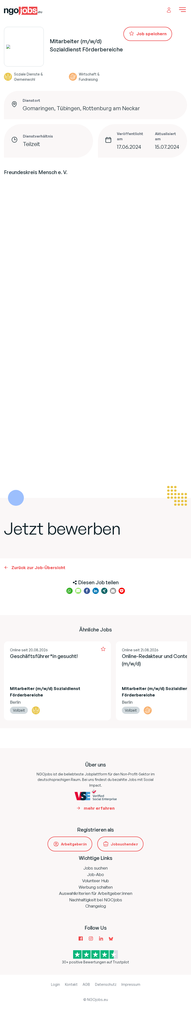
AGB (86, 984)
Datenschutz (105, 984)
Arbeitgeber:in (74, 844)
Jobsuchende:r (124, 844)
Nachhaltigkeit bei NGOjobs (95, 899)
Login (55, 984)
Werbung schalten (96, 887)
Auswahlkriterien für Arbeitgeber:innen (95, 893)
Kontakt (71, 984)
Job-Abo (95, 874)
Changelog (95, 906)
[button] (69, 591)
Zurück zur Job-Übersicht (38, 567)
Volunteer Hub (95, 880)
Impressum (130, 984)
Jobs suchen (95, 868)
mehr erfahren (99, 808)
